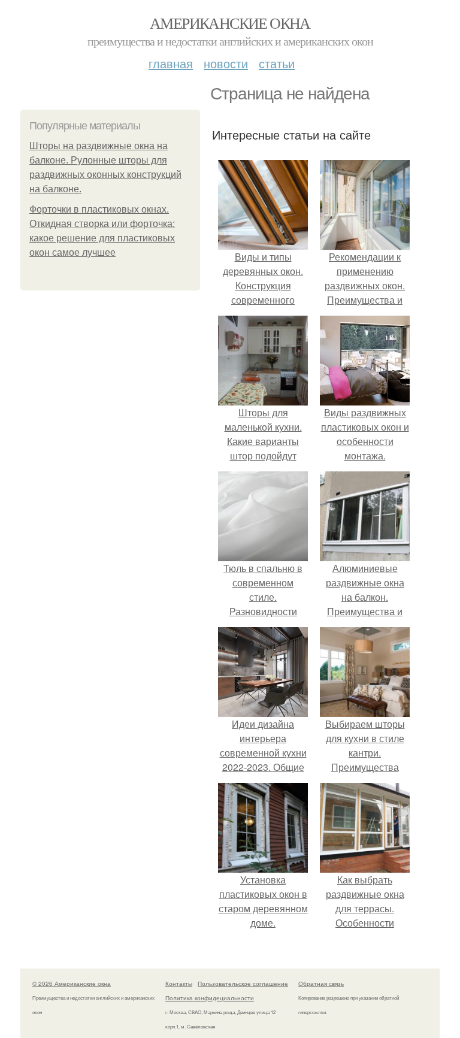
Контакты (178, 983)
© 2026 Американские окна (71, 983)
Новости (226, 63)
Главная (171, 63)
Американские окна (230, 23)
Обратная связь (321, 983)
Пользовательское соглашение (243, 983)
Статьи (277, 63)
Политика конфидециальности (209, 998)
